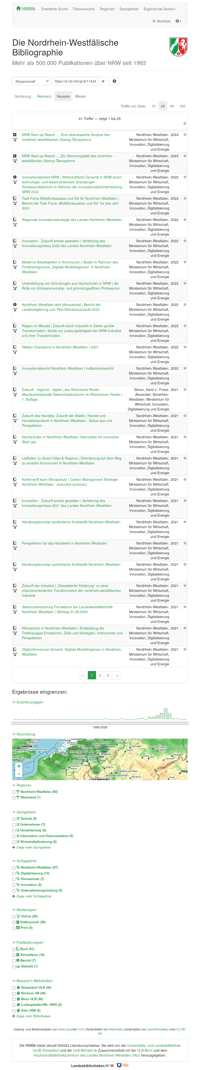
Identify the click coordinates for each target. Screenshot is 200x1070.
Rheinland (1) (30, 797)
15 (154, 106)
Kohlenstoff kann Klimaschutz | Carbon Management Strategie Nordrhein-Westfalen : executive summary (70, 482)
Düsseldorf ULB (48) (35, 987)
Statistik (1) (29, 966)
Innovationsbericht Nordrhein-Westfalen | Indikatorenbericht (68, 368)
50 (172, 106)
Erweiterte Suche (54, 8)
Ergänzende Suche (158, 8)
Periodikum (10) (32, 955)
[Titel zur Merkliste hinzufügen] (185, 134)
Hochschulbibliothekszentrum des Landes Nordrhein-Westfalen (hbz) (87, 1055)
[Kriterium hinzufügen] (114, 81)
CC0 (81, 1029)
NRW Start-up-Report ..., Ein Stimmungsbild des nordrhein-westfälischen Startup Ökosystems (67, 158)
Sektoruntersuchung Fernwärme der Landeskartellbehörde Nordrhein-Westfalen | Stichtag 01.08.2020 (67, 609)
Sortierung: (23, 96)
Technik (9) (28, 818)
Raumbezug (25, 734)
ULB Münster (83, 1050)
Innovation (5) (30, 884)
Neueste (63, 96)
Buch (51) (26, 949)
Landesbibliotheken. (92, 1065)
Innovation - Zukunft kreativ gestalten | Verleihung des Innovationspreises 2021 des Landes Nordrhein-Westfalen (67, 503)
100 (182, 106)
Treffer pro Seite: (133, 106)
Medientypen (26, 909)
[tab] (23, 96)
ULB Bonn (145, 1050)
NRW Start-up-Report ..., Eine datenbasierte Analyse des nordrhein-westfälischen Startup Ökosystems (66, 137)
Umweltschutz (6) (32, 830)
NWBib (27, 8)
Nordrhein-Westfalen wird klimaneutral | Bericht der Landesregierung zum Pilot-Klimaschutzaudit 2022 (61, 307)
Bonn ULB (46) (31, 999)
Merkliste (163, 21)
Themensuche (84, 8)
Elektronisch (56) (32, 922)
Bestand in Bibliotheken (34, 980)
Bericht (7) (28, 960)
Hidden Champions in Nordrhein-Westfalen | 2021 (60, 347)
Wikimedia (116, 1029)
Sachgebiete (129, 8)
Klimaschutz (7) (32, 879)
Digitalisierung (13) (34, 873)
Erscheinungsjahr (29, 702)
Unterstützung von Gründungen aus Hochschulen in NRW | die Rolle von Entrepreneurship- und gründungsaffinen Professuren (71, 286)
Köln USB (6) (30, 1010)
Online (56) (29, 916)
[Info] (178, 21)
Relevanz (44, 96)
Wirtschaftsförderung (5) (38, 841)
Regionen (107, 8)
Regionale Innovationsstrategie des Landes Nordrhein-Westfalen (72, 219)
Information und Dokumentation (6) (46, 836)
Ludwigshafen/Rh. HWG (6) (41, 1004)
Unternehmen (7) (32, 824)
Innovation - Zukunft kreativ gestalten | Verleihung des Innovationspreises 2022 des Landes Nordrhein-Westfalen (67, 243)
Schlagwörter (26, 860)
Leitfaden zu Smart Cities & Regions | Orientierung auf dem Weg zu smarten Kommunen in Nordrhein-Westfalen (71, 460)
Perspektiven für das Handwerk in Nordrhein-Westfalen (64, 543)
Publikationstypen (30, 942)
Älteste (80, 96)
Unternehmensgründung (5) (41, 890)
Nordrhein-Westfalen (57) (39, 867)
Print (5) (26, 927)
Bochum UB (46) (33, 993)
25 (163, 106)
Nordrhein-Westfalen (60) (39, 791)
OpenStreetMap (157, 1029)
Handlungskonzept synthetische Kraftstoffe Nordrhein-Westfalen (71, 521)
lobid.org (64, 1029)
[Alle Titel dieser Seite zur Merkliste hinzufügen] (185, 123)
